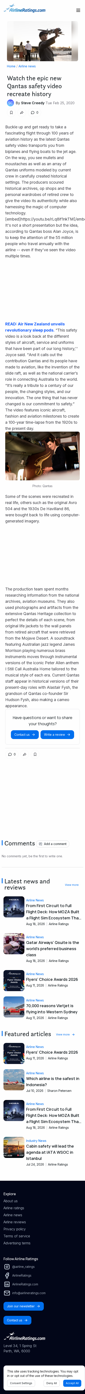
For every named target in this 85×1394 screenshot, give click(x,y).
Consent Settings (21, 1383)
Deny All (51, 1383)
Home (11, 66)
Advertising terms (17, 1243)
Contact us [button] (22, 734)
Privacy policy (14, 1229)
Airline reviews (14, 1222)
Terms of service (16, 1236)
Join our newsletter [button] (21, 1306)
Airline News (35, 900)
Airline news (27, 66)
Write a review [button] (54, 734)
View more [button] (72, 884)
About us (10, 1201)
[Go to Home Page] (24, 10)
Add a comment (55, 844)
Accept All (72, 1383)
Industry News (36, 1141)
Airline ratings (13, 1208)
